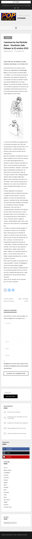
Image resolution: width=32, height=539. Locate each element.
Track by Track (7, 507)
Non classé (7, 499)
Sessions (6, 504)
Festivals (6, 487)
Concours (6, 477)
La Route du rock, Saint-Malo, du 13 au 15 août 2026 (16, 5)
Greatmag (19, 534)
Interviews (6, 492)
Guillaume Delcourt (8, 51)
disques (6, 482)
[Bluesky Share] (9, 290)
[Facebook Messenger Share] (13, 290)
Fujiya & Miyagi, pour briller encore (16, 428)
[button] (15, 7)
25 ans (5, 467)
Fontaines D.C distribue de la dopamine (17, 423)
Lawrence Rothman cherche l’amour (16, 433)
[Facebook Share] (5, 290)
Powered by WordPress (6, 534)
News (5, 497)
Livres (5, 495)
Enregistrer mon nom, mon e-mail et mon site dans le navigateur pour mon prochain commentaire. (16, 366)
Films (5, 490)
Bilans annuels (7, 470)
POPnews (21, 18)
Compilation (7, 472)
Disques (6, 480)
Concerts (8, 37)
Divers (5, 485)
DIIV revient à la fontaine (13, 412)
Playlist (5, 502)
